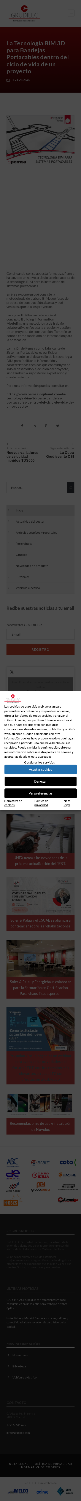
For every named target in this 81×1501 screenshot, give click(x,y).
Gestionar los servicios (39, 762)
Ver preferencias (40, 793)
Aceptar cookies (40, 769)
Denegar (40, 781)
